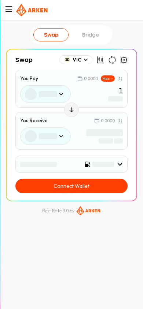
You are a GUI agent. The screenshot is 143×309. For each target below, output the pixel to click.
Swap (51, 34)
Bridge (90, 34)
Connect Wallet (71, 186)
